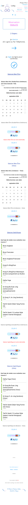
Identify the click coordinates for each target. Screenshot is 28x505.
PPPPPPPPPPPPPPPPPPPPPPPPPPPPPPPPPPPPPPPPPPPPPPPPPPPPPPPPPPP (13, 131)
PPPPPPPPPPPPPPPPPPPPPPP (14, 135)
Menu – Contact (14, 469)
